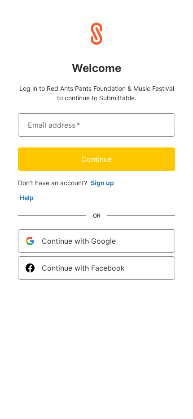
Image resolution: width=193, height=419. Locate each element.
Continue (96, 159)
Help (27, 197)
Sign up (102, 183)
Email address (54, 125)
